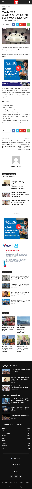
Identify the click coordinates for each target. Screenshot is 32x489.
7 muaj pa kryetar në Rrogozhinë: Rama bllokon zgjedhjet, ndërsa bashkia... (20, 379)
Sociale (16, 484)
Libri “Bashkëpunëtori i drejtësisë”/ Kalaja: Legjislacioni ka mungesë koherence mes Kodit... (20, 400)
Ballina (3, 6)
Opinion (27, 482)
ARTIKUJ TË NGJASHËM (9, 174)
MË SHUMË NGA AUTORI (9, 176)
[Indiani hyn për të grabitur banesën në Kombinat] (6, 371)
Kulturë (21, 484)
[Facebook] (11, 476)
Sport (26, 484)
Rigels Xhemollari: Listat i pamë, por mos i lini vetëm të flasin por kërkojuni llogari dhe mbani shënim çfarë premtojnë (9, 144)
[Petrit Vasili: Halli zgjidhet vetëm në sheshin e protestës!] (6, 417)
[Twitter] (20, 476)
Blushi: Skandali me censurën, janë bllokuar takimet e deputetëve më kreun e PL (20, 202)
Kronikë (22, 482)
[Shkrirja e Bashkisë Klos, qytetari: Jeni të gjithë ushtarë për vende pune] (6, 195)
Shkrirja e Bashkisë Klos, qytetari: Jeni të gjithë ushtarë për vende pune (20, 194)
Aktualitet (19, 325)
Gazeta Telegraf (8, 20)
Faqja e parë (5, 482)
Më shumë (15, 308)
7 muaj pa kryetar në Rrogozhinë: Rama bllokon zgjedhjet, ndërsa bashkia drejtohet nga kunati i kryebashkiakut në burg (19, 184)
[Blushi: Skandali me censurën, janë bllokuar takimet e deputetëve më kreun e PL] (6, 202)
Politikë (8, 6)
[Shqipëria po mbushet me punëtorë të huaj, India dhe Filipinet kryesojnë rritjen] (8, 340)
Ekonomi (4, 325)
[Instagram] (16, 476)
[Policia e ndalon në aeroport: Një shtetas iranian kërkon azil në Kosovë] (6, 286)
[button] (29, 2)
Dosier (6, 484)
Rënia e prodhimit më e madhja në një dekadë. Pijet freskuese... (8, 329)
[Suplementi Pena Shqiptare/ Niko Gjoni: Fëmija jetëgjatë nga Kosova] (6, 294)
